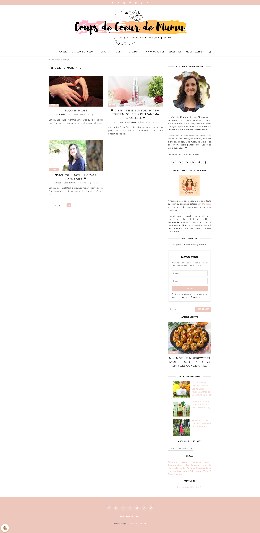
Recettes (200, 468)
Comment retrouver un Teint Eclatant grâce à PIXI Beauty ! (201, 404)
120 (97, 183)
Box (208, 462)
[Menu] (50, 52)
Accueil (63, 51)
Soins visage (196, 471)
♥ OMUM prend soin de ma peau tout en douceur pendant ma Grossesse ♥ (135, 114)
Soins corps (182, 471)
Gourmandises (175, 465)
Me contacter (194, 51)
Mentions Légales (130, 517)
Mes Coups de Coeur (83, 51)
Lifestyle (134, 51)
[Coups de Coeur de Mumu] (130, 26)
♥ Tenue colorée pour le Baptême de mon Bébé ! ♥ (201, 423)
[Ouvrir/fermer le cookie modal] (5, 528)
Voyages (180, 474)
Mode (119, 51)
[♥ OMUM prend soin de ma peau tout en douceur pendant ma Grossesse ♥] (135, 91)
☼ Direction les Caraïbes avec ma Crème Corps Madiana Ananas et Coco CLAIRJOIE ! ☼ (201, 389)
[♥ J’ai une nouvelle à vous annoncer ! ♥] (76, 155)
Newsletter (174, 51)
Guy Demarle (204, 204)
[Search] (209, 52)
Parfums (190, 468)
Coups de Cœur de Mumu (137, 524)
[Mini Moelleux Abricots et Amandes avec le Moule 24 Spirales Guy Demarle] (189, 338)
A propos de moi (155, 51)
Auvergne (172, 462)
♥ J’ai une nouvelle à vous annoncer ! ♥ (76, 176)
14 (156, 122)
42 (95, 115)
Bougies (197, 462)
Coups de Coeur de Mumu (68, 115)
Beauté (105, 51)
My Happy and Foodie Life (189, 487)
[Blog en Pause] (76, 91)
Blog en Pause (76, 110)
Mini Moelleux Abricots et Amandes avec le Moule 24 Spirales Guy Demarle (189, 362)
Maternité (60, 59)
